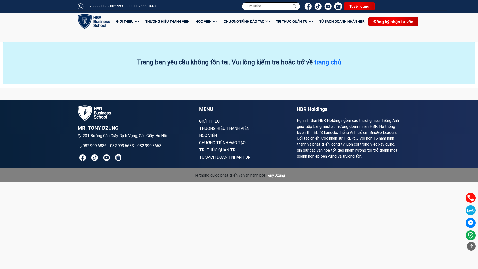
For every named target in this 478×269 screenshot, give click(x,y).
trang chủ (327, 62)
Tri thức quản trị (292, 21)
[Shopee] (338, 6)
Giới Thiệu (125, 21)
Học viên (204, 21)
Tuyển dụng (359, 6)
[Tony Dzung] (94, 21)
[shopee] (118, 157)
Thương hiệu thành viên (167, 21)
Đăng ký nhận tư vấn (393, 21)
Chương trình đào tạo (244, 21)
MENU (206, 109)
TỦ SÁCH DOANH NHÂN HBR (341, 21)
